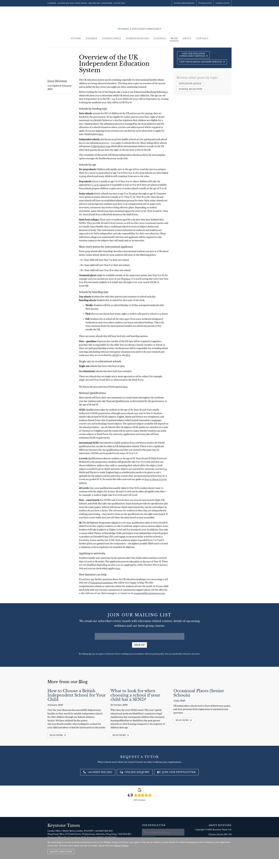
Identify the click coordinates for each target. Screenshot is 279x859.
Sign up (139, 644)
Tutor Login (205, 3)
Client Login (222, 3)
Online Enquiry (137, 772)
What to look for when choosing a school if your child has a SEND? (135, 695)
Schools (160, 38)
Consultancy (111, 38)
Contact (202, 38)
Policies (212, 834)
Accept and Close (61, 851)
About (187, 38)
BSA (128, 355)
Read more (56, 735)
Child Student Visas (100, 146)
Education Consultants (102, 583)
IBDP (114, 522)
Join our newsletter (178, 772)
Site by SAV (222, 834)
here (165, 92)
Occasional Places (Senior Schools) (198, 692)
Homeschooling (137, 38)
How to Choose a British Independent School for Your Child (76, 695)
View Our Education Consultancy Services (192, 54)
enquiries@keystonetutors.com (149, 593)
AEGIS (115, 355)
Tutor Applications (184, 3)
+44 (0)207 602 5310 (65, 3)
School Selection (190, 89)
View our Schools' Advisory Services (200, 62)
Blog (174, 38)
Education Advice (190, 83)
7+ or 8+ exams (98, 185)
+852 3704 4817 (94, 3)
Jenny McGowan (57, 80)
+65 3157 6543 (119, 3)
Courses (91, 38)
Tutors (76, 38)
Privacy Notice (121, 845)
